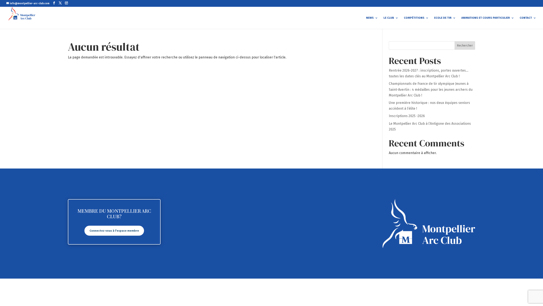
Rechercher (465, 45)
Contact (526, 17)
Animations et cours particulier (485, 17)
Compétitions (414, 17)
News (370, 17)
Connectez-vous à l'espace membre (114, 230)
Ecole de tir (443, 17)
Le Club (388, 17)
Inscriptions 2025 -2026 (407, 116)
